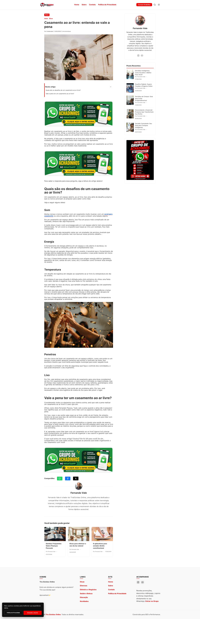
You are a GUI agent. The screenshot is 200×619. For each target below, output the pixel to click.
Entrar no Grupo (152, 601)
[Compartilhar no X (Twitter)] (75, 478)
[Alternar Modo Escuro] (158, 4)
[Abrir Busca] (154, 4)
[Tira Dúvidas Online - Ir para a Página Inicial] (47, 4)
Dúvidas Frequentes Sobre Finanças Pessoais (53, 546)
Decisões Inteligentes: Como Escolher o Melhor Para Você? (143, 72)
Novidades (84, 601)
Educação (84, 597)
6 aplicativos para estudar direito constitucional (100, 546)
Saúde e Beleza (86, 593)
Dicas (47, 15)
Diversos (83, 586)
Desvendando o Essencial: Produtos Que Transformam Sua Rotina (144, 112)
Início (46, 18)
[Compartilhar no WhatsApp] (59, 478)
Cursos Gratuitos (144, 4)
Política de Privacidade (107, 5)
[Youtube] (142, 55)
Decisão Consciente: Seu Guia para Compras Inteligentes (143, 125)
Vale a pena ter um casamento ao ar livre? (60, 93)
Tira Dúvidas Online (53, 614)
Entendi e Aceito (32, 613)
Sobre (84, 5)
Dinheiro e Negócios (88, 589)
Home (76, 5)
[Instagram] (138, 55)
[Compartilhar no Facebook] (67, 478)
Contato (92, 5)
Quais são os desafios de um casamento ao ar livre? (63, 90)
